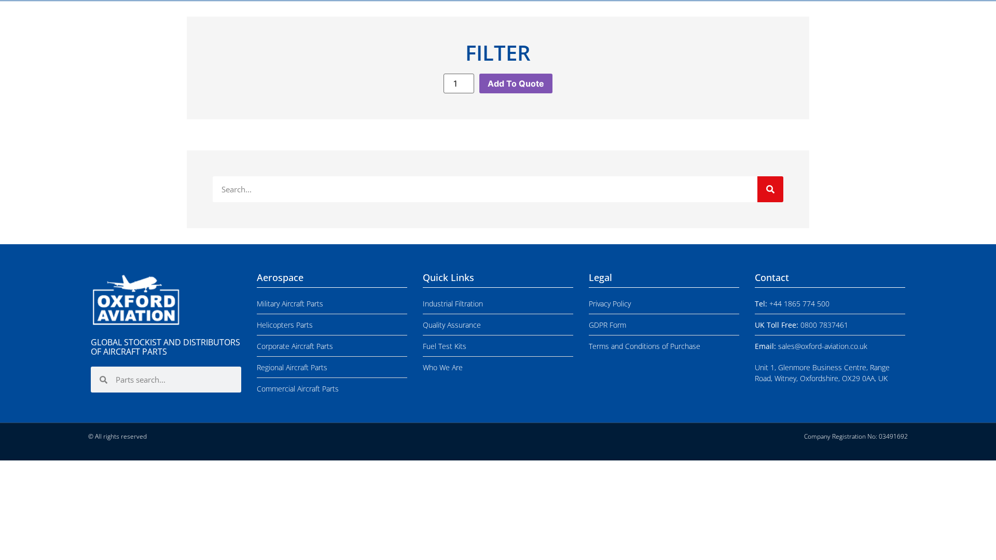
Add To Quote (516, 83)
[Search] (770, 189)
